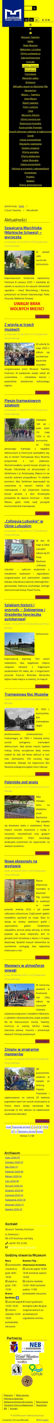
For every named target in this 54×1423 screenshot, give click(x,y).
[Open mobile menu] (30, 25)
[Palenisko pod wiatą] (19, 806)
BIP (5, 1408)
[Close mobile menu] (30, 29)
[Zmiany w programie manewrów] (19, 1078)
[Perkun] (17, 1369)
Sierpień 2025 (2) (13, 1209)
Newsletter (30, 90)
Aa (26, 19)
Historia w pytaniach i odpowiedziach (30, 168)
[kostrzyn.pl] (14, 1346)
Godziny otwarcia (30, 148)
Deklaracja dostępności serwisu (18, 1401)
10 (12, 1131)
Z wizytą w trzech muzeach (19, 327)
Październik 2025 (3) (15, 1200)
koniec (40, 1131)
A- (43, 19)
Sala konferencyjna (30, 57)
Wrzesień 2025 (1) (14, 1204)
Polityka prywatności (13, 1398)
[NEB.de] (33, 1346)
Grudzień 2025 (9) (14, 1190)
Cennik (30, 135)
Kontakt (30, 62)
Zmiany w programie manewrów (21, 1051)
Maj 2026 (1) (11, 1167)
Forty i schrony (30, 107)
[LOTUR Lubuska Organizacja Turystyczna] (35, 1369)
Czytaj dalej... (42, 316)
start (8, 1127)
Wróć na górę (42, 1419)
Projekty (30, 176)
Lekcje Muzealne (30, 160)
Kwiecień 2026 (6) (14, 1171)
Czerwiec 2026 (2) (14, 1162)
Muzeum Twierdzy (30, 37)
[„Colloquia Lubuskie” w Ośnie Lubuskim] (19, 550)
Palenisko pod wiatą (21, 782)
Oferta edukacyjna (30, 156)
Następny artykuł (27, 1131)
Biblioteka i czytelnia (30, 49)
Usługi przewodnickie (30, 139)
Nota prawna (42, 1401)
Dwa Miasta (30, 98)
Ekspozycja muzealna (30, 123)
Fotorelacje (30, 74)
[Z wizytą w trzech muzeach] (19, 353)
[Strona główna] (30, 33)
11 (16, 1131)
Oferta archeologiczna (30, 185)
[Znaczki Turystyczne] (27, 1380)
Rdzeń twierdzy (30, 103)
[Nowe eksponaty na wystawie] (19, 890)
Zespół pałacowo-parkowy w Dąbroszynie (30, 131)
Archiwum (30, 82)
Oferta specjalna (30, 152)
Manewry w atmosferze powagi (24, 967)
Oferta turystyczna (30, 119)
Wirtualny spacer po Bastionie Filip (30, 86)
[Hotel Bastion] (27, 1358)
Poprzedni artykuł (21, 1127)
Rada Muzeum (30, 45)
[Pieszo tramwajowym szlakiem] (19, 429)
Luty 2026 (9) (12, 1181)
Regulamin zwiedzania (30, 144)
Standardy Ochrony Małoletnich (18, 1405)
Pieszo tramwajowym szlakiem (22, 402)
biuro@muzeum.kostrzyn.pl (22, 1247)
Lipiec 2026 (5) (12, 1157)
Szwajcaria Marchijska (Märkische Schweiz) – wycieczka (23, 232)
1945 (30, 111)
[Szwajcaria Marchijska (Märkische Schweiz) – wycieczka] (19, 262)
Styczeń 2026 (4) (14, 1186)
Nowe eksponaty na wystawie (20, 863)
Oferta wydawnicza (30, 53)
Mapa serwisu (22, 1395)
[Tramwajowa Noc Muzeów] (19, 719)
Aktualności (30, 70)
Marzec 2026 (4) (13, 1176)
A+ (49, 19)
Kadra (30, 41)
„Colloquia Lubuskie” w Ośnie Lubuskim (23, 523)
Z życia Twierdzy (30, 66)
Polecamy (8, 1395)
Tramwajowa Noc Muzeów (26, 694)
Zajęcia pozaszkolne (30, 164)
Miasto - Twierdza (30, 94)
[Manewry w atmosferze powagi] (19, 994)
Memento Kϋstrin (30, 115)
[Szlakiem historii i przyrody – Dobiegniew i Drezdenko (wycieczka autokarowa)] (19, 643)
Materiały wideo (30, 78)
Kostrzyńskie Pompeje (30, 127)
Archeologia (30, 172)
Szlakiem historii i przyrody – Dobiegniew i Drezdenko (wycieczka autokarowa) (24, 612)
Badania (30, 181)
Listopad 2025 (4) (14, 1195)
